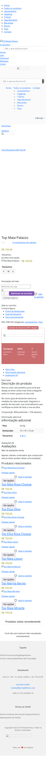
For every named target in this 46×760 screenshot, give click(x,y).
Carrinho (14, 714)
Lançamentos (31, 322)
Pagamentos (25, 655)
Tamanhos (7, 267)
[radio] (4, 271)
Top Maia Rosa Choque (16, 484)
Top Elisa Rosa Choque (16, 534)
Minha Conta (5, 714)
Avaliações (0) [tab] (11, 375)
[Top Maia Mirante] (10, 591)
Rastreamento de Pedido (10, 717)
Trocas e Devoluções (8, 658)
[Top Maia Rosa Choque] (13, 467)
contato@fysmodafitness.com (23, 688)
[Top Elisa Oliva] (9, 492)
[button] (23, 327)
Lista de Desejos (25, 714)
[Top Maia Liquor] (9, 541)
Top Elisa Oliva (10, 509)
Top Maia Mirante (13, 608)
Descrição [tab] (10, 369)
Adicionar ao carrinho (21, 293)
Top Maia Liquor (12, 559)
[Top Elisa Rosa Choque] (12, 517)
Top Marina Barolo (13, 583)
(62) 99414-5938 (22, 684)
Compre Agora (10, 297)
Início (3, 126)
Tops (8, 126)
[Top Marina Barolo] (11, 566)
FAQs (2, 655)
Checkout (36, 714)
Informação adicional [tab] (15, 372)
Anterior (5, 130)
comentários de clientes (24, 242)
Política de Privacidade (26, 658)
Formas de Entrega (12, 655)
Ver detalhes (7, 230)
